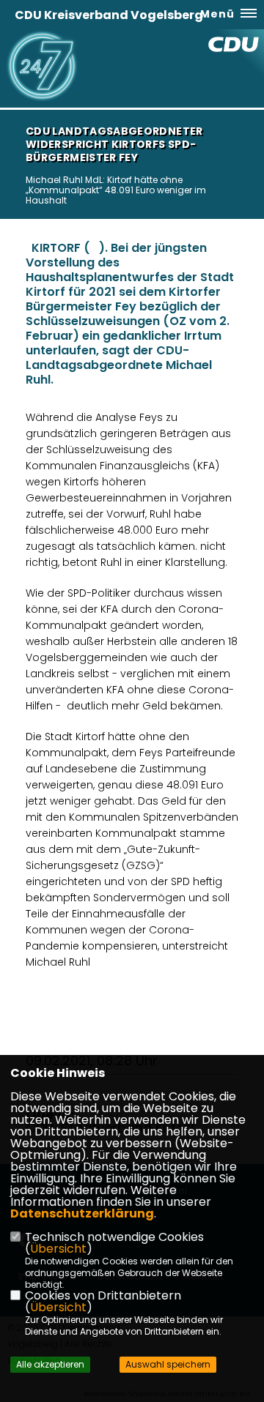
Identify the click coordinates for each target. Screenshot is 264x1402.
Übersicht (58, 1248)
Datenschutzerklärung (82, 1213)
